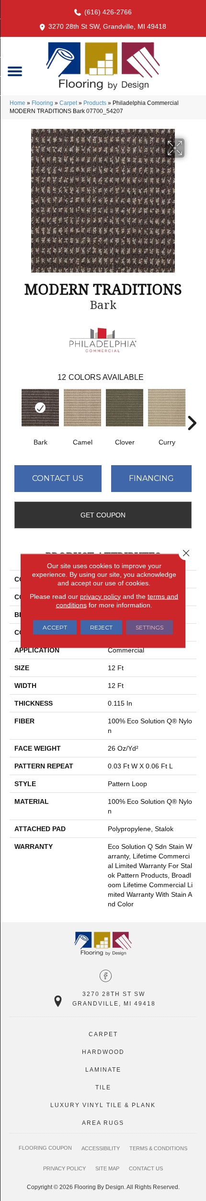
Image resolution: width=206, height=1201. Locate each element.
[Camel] (82, 408)
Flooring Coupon (45, 1148)
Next (191, 408)
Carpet (68, 103)
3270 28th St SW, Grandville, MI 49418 (107, 26)
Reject (101, 626)
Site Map (107, 1168)
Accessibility (100, 1148)
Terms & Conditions (158, 1148)
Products (94, 103)
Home (17, 103)
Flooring (42, 103)
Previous (14, 408)
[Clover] (124, 408)
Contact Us (57, 478)
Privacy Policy (64, 1168)
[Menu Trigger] (15, 70)
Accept (55, 626)
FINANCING (151, 478)
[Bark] (40, 408)
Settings (149, 626)
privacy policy (100, 596)
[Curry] (167, 408)
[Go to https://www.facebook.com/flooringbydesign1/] (106, 977)
